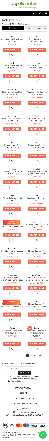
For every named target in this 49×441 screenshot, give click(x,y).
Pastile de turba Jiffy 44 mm (36, 199)
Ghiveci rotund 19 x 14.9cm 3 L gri (37, 40)
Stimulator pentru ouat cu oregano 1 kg (12, 252)
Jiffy (12, 195)
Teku (12, 36)
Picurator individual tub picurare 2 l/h (12, 93)
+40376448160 (26, 408)
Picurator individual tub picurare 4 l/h (12, 119)
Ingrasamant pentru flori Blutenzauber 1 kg (12, 331)
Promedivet (36, 222)
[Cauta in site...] (46, 13)
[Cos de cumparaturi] (40, 13)
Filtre (14, 28)
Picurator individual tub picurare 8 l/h (37, 93)
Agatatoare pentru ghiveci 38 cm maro (12, 66)
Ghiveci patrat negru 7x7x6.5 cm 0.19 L (36, 146)
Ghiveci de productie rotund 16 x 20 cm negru (36, 305)
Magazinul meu (23, 388)
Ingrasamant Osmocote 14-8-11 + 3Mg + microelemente (37, 66)
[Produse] (3, 14)
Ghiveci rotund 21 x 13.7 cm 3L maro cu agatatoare (12, 305)
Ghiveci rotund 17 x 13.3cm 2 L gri (37, 119)
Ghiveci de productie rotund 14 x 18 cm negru (36, 252)
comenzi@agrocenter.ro (25, 412)
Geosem (37, 328)
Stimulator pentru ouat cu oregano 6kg (37, 225)
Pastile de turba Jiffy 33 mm (12, 199)
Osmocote (37, 63)
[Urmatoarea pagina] (43, 355)
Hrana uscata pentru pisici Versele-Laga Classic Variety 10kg (37, 278)
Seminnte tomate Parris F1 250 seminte (37, 331)
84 (40, 355)
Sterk (12, 63)
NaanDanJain (12, 89)
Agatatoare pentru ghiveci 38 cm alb (12, 40)
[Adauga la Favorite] (12, 55)
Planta (12, 328)
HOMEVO (36, 169)
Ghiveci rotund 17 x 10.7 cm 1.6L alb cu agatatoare (12, 225)
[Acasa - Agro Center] (24, 5)
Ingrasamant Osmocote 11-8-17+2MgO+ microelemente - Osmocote (12, 172)
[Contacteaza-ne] (34, 13)
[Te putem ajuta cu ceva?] (42, 434)
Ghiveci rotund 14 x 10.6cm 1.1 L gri (12, 146)
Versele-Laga (12, 275)
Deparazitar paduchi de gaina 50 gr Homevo (37, 172)
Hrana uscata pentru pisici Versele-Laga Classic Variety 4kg (12, 278)
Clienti (23, 393)
